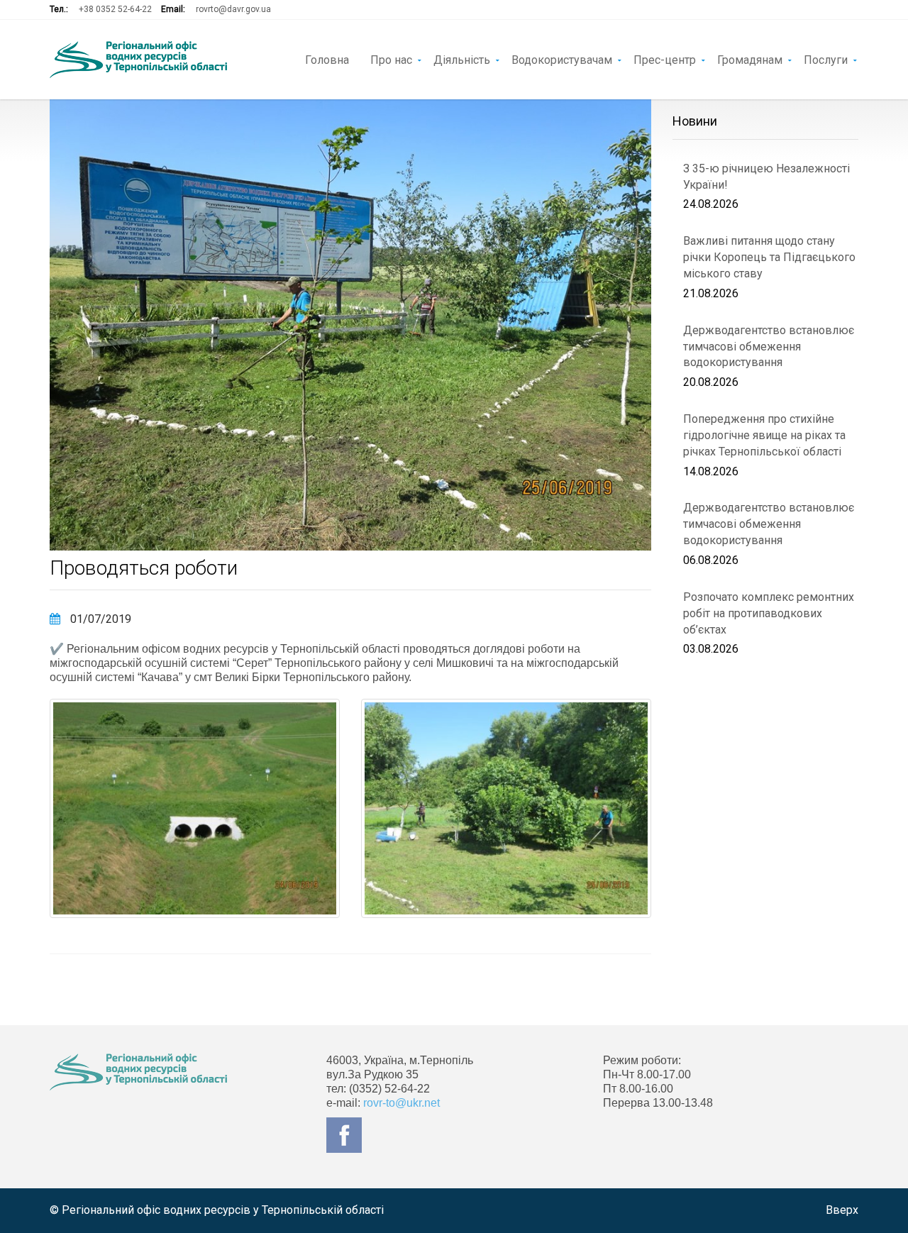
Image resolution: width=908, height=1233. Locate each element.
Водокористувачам (561, 59)
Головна (327, 59)
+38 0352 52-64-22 (115, 9)
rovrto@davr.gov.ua (233, 9)
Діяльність (461, 59)
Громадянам (749, 59)
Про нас (391, 59)
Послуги (826, 59)
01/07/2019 (99, 619)
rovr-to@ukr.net (401, 1103)
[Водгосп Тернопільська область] (138, 59)
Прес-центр (664, 59)
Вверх (842, 1210)
